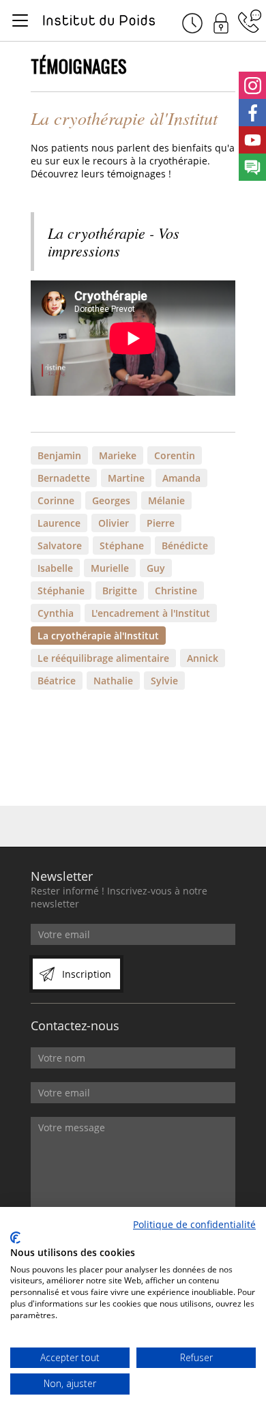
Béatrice (57, 680)
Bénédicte (185, 545)
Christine (176, 590)
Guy (156, 568)
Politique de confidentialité (194, 1224)
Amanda (181, 477)
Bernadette (64, 477)
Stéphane (122, 545)
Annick (202, 658)
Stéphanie (61, 590)
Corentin (174, 455)
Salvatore (60, 545)
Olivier (113, 522)
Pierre (161, 522)
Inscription (86, 973)
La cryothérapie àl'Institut (98, 635)
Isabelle (55, 568)
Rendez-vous (192, 21)
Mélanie (166, 500)
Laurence (59, 522)
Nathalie (113, 680)
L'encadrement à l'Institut (150, 613)
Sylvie (164, 680)
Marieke (117, 455)
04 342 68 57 (250, 21)
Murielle (110, 568)
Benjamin (59, 455)
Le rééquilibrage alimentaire (103, 658)
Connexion (221, 21)
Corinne (56, 500)
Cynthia (56, 613)
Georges (111, 500)
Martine (126, 477)
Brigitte (119, 590)
